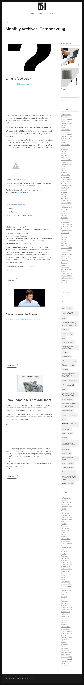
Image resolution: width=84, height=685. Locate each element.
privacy (64, 415)
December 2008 (66, 273)
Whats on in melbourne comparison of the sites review (69, 477)
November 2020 (66, 119)
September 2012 (66, 185)
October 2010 (65, 228)
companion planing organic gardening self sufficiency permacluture (69, 324)
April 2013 (64, 170)
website (19, 192)
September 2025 (66, 115)
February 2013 (65, 175)
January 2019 (65, 132)
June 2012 (64, 192)
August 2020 (65, 121)
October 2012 (65, 183)
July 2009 (64, 258)
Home (8, 23)
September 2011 (66, 207)
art (63, 308)
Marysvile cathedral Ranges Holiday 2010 (68, 394)
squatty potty (66, 453)
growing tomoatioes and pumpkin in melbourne (68, 375)
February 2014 (65, 155)
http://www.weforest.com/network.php (25, 320)
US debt (72, 472)
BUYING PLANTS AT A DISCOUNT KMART (69, 313)
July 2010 (64, 235)
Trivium (64, 472)
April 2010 (64, 239)
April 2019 (64, 125)
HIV (63, 385)
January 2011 (65, 222)
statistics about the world (68, 458)
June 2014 (64, 149)
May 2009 (64, 263)
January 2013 (65, 177)
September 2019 (66, 123)
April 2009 (64, 265)
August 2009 (65, 256)
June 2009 (64, 261)
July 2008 (64, 282)
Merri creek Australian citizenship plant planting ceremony (69, 405)
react (63, 419)
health (64, 381)
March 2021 (64, 117)
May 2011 (64, 213)
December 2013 (66, 160)
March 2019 (65, 127)
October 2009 (65, 252)
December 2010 (66, 224)
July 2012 (64, 190)
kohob (64, 389)
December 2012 (66, 179)
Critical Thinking (67, 334)
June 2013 (64, 166)
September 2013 (66, 164)
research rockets (67, 433)
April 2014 (64, 151)
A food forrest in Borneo (22, 314)
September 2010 (66, 231)
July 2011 (64, 209)
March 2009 (65, 267)
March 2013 (64, 173)
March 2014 (65, 153)
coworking (65, 329)
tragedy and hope (67, 467)
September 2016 (66, 136)
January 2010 (65, 246)
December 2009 (66, 248)
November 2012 (66, 181)
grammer (65, 369)
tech (63, 463)
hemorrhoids (73, 381)
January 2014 (65, 158)
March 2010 (65, 241)
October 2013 (65, 162)
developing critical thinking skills (68, 347)
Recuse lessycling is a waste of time (69, 424)
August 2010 (65, 233)
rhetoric (64, 438)
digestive (65, 352)
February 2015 (65, 145)
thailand (70, 463)
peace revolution (67, 410)
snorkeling (65, 449)
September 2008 (67, 278)
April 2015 (64, 140)
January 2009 (65, 271)
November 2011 (66, 203)
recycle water (66, 429)
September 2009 (67, 254)
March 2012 (64, 196)
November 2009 (66, 250)
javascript (71, 385)
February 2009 (66, 269)
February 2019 (65, 130)
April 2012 (64, 194)
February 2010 (65, 243)
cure (63, 338)
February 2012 (65, 198)
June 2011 (64, 211)
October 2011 (65, 205)
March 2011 (64, 218)
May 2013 (64, 168)
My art (63, 89)
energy (74, 361)
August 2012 (65, 188)
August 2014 (65, 147)
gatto (72, 365)
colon (64, 318)
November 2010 (66, 226)
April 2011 (64, 215)
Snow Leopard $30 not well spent (28, 400)
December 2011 (66, 200)
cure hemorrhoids (67, 342)
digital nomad (66, 356)
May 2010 (64, 237)
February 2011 (65, 220)
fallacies (64, 365)
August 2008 (65, 280)
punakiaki (73, 415)
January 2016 (65, 138)
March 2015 (64, 143)
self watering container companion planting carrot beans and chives (69, 443)
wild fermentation (67, 483)
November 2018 (66, 134)
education (65, 361)
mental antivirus (67, 399)
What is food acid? (18, 78)
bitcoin (69, 308)
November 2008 (66, 276)
